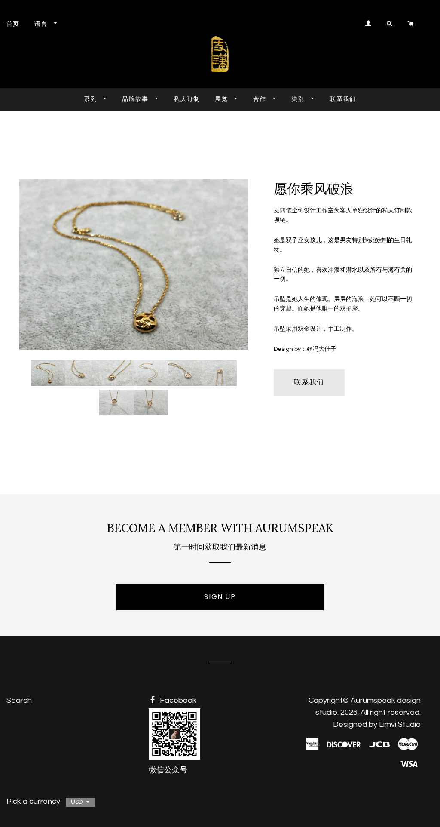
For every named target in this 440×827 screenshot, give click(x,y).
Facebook (177, 700)
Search (19, 700)
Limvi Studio (400, 724)
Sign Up (219, 597)
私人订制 (187, 99)
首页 (13, 23)
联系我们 (343, 99)
